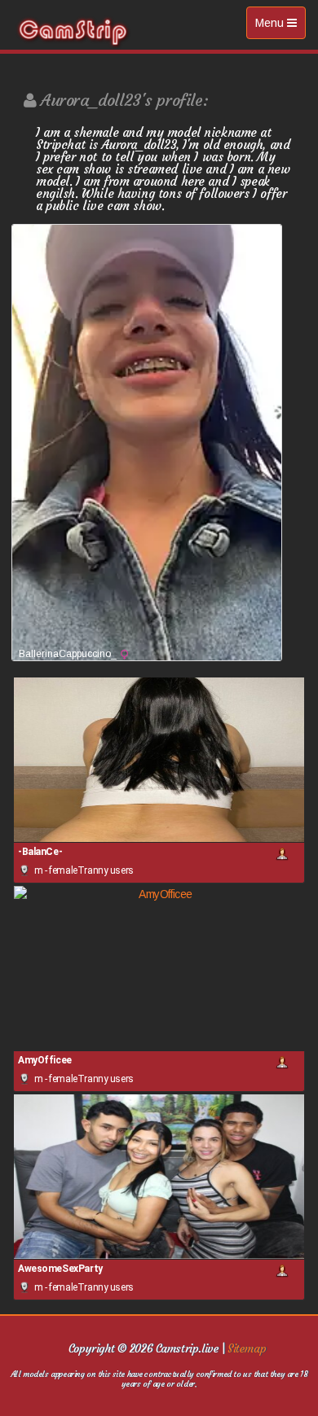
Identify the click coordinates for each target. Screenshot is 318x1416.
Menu (280, 27)
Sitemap (246, 1348)
